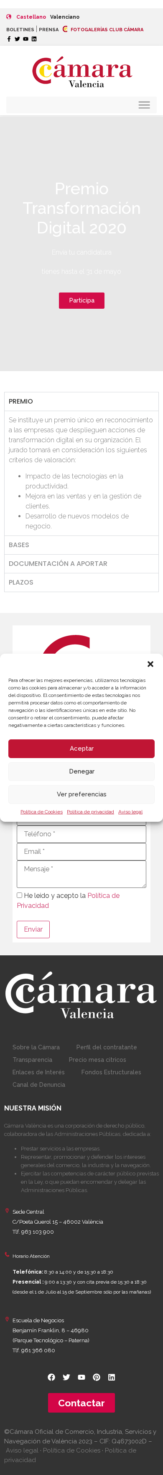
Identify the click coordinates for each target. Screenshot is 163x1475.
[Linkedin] (34, 39)
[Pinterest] (96, 1377)
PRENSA (49, 29)
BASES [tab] (19, 545)
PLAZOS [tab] (21, 582)
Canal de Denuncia (39, 1084)
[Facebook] (51, 1377)
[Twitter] (17, 39)
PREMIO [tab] (21, 401)
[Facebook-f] (9, 39)
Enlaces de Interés (39, 1072)
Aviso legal (130, 812)
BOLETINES (20, 29)
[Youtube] (25, 39)
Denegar (81, 771)
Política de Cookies (41, 812)
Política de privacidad (90, 812)
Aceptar (82, 748)
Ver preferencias (82, 794)
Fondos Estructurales (111, 1072)
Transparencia (32, 1059)
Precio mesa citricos (97, 1059)
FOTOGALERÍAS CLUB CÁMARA (106, 29)
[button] (150, 664)
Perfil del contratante (106, 1047)
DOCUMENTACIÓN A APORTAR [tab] (58, 563)
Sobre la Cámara (36, 1047)
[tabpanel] (81, 473)
